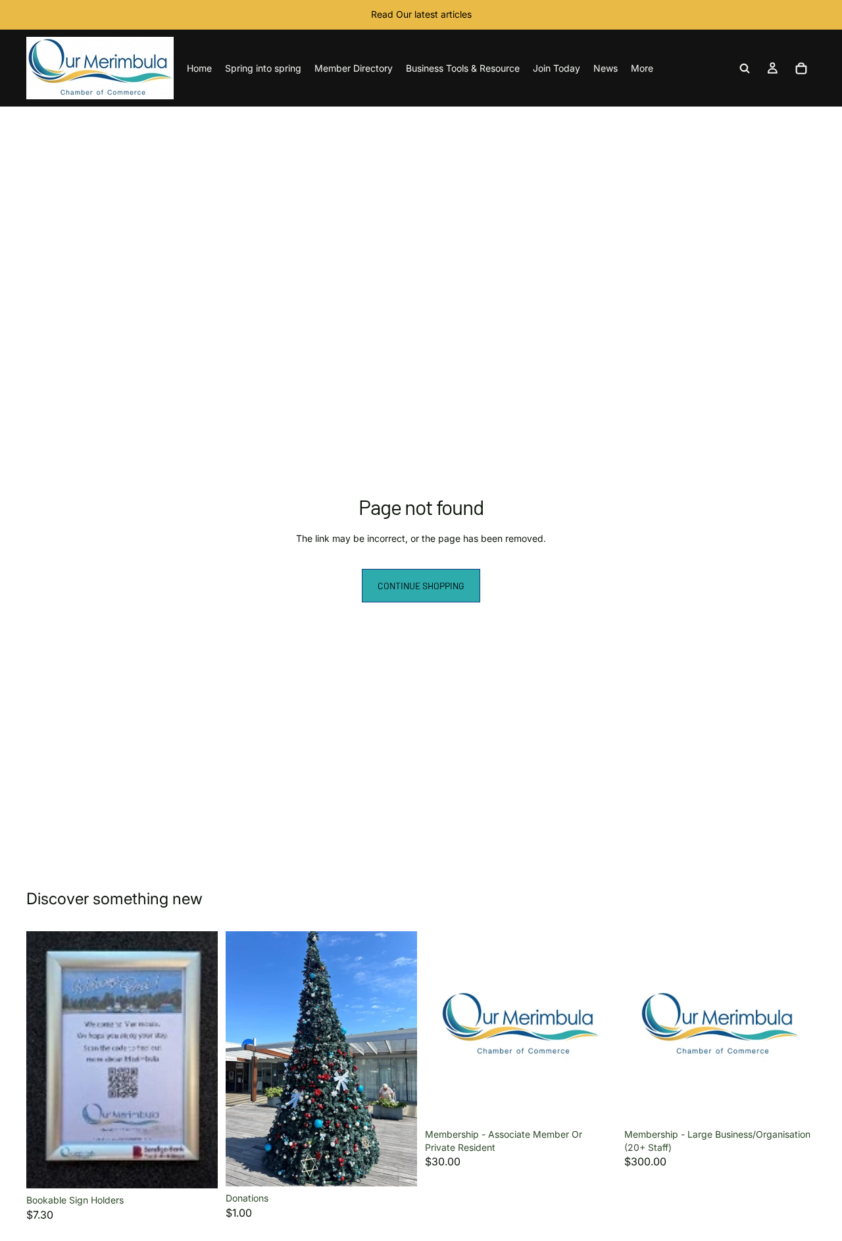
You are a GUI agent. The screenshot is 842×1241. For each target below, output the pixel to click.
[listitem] (642, 68)
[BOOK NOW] (197, 1168)
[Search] (744, 68)
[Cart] (801, 68)
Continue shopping (421, 585)
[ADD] (397, 1166)
